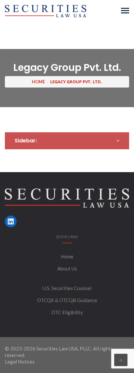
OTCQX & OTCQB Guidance (67, 300)
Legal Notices (20, 362)
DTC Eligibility (67, 312)
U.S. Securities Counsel (67, 288)
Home (67, 256)
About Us (67, 268)
